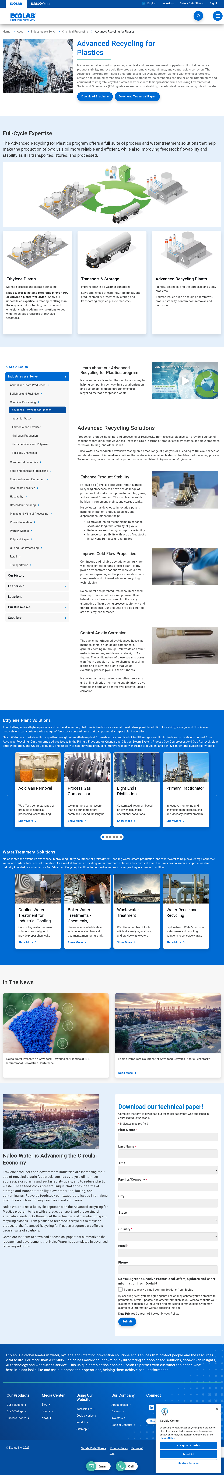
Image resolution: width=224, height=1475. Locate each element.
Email (122, 1246)
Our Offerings (15, 1411)
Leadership (16, 586)
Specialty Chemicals (24, 452)
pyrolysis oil (58, 149)
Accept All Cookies (188, 1445)
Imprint (80, 1422)
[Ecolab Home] (19, 17)
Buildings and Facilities (24, 393)
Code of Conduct (121, 1425)
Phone (123, 1262)
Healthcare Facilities (22, 488)
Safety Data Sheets (192, 3)
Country (124, 1229)
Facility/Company (131, 1179)
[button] (198, 16)
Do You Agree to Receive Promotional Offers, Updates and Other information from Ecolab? (166, 1281)
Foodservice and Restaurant (27, 479)
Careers (116, 1411)
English (151, 3)
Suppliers (15, 617)
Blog (44, 1404)
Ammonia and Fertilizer (26, 427)
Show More (25, 821)
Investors (168, 3)
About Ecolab (18, 367)
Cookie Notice (168, 1438)
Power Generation (21, 522)
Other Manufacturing (23, 505)
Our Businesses (19, 607)
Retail (13, 556)
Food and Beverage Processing (29, 470)
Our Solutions (15, 1404)
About (20, 31)
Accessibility (84, 1409)
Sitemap (81, 1429)
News (45, 1418)
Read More (125, 1073)
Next (215, 795)
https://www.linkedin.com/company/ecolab (151, 1407)
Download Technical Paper (137, 96)
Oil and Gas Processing (24, 548)
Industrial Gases (22, 418)
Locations (15, 596)
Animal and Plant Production (28, 385)
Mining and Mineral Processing (29, 513)
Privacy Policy (169, 1313)
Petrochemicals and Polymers (30, 444)
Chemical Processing (75, 31)
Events (46, 1411)
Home (6, 31)
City (121, 1196)
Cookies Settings (188, 1463)
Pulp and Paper (19, 539)
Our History (16, 575)
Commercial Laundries (24, 462)
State (122, 1212)
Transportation (19, 565)
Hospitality (16, 496)
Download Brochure (95, 96)
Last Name (126, 1146)
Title (121, 1163)
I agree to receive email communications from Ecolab (158, 1289)
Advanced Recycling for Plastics (31, 410)
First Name (126, 1130)
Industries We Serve (43, 31)
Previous (8, 795)
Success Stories (16, 1418)
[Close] (217, 1409)
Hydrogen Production (25, 435)
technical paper (121, 459)
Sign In (214, 3)
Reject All (188, 1454)
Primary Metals (19, 530)
